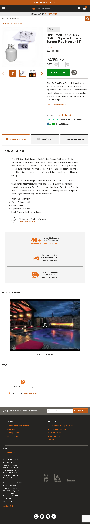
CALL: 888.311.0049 (51, 244)
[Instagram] (36, 516)
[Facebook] (54, 516)
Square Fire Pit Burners (13, 23)
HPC (51, 47)
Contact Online (9, 506)
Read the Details (26, 221)
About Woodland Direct (57, 429)
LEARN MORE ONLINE (49, 261)
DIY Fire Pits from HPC (45, 354)
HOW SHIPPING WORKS (49, 278)
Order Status (11, 429)
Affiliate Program (54, 436)
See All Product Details (56, 104)
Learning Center (13, 433)
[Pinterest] (48, 516)
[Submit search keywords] (87, 18)
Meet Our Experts (54, 433)
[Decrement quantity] (56, 64)
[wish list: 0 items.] (79, 8)
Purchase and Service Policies (18, 426)
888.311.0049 (30, 393)
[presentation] (23, 73)
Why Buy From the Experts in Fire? (61, 426)
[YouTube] (42, 516)
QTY (49, 64)
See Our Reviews (13, 436)
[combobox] (45, 18)
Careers (51, 440)
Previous (3, 73)
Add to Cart (60, 72)
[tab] (16, 139)
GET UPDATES (80, 410)
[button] (55, 114)
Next (42, 73)
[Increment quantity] (68, 64)
